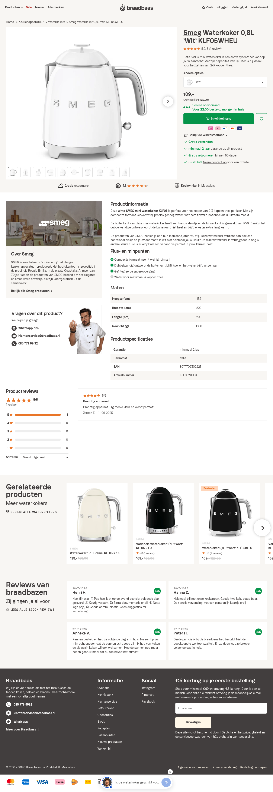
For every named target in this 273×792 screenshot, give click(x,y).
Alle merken (56, 7)
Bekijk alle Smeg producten (30, 291)
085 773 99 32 (28, 343)
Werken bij (104, 748)
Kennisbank (105, 694)
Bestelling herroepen (253, 767)
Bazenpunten (106, 735)
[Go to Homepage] (136, 7)
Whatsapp (21, 721)
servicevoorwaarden (192, 736)
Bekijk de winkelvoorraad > (208, 135)
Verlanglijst (239, 7)
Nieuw (39, 7)
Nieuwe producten (109, 741)
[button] (14, 101)
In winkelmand (221, 118)
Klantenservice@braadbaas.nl (39, 335)
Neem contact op (215, 162)
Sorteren (12, 457)
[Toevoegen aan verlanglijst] (261, 118)
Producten (13, 7)
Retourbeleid (105, 708)
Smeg (192, 33)
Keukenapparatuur (31, 22)
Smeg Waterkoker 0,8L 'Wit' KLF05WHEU (96, 22)
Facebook (148, 701)
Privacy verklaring (225, 767)
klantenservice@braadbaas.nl (34, 713)
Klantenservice (107, 701)
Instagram (148, 688)
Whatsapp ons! (28, 328)
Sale (29, 7)
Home (10, 22)
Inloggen (222, 7)
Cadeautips (105, 715)
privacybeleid (252, 732)
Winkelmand (259, 7)
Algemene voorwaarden (193, 767)
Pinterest (148, 694)
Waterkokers (56, 22)
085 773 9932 (23, 704)
